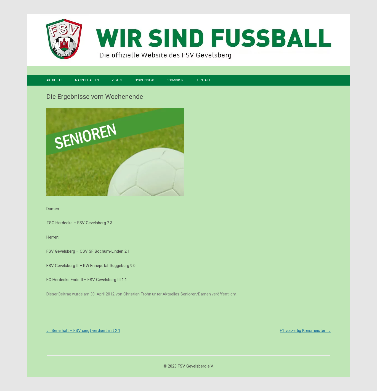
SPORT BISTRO (144, 80)
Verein (117, 80)
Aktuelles (54, 80)
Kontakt (204, 80)
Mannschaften (87, 80)
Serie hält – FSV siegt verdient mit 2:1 (83, 330)
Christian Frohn (137, 294)
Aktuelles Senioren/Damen (187, 294)
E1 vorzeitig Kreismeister (305, 330)
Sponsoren (175, 80)
